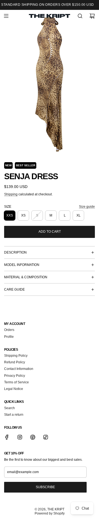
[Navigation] (6, 16)
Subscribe (45, 487)
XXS (9, 215)
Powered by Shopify (50, 513)
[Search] (80, 16)
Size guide (87, 207)
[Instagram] (20, 437)
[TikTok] (46, 437)
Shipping (11, 194)
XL (78, 215)
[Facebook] (7, 437)
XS (23, 215)
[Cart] (92, 16)
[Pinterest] (33, 437)
